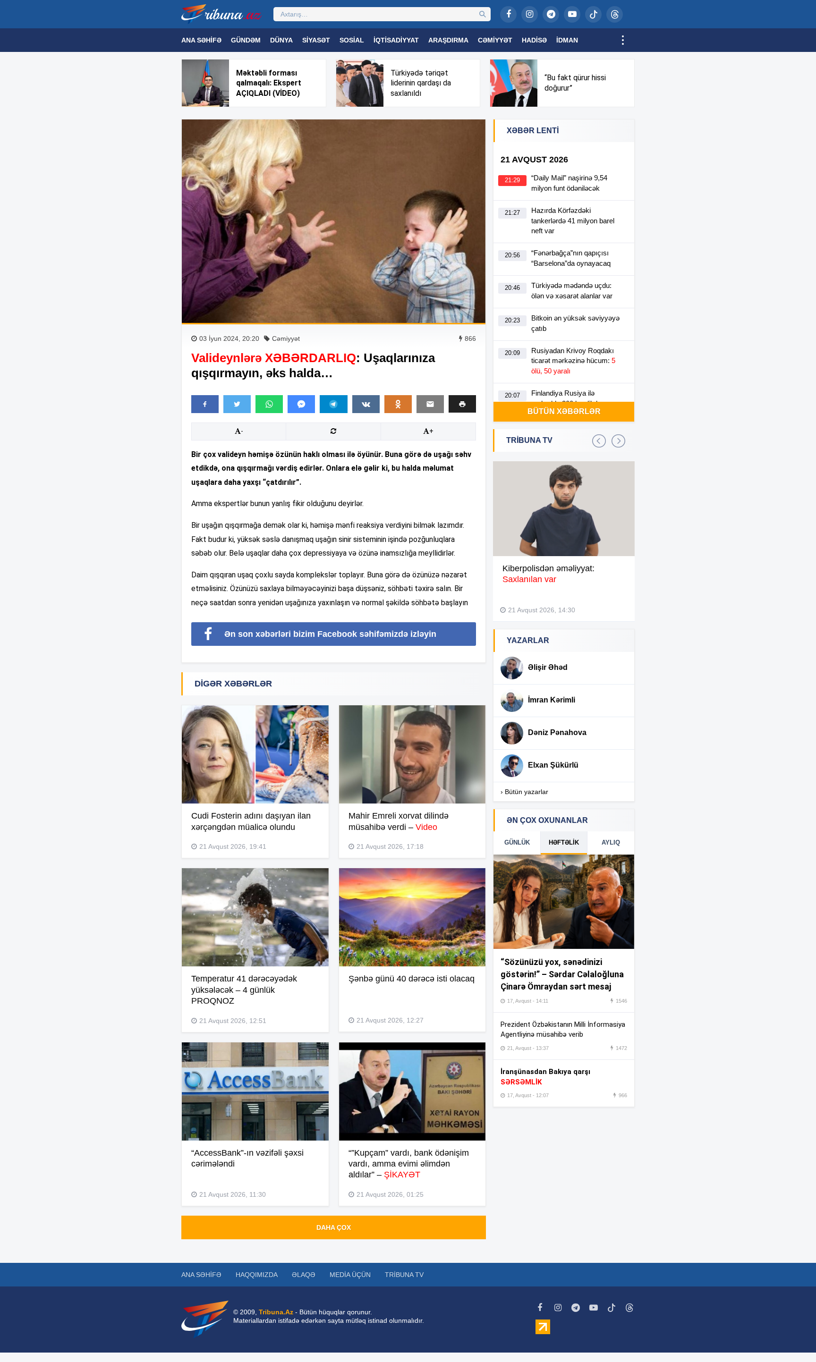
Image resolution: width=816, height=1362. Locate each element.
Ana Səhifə (201, 40)
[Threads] (614, 14)
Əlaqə (303, 1274)
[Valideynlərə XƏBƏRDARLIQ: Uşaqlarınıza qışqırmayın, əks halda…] (333, 221)
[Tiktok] (593, 14)
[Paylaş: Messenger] (301, 404)
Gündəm (246, 40)
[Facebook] (508, 14)
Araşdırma (448, 40)
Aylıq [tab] (611, 842)
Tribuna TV (404, 1274)
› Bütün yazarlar (524, 791)
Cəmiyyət (495, 40)
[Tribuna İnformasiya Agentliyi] (221, 14)
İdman (567, 40)
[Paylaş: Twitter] (237, 404)
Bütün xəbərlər (564, 411)
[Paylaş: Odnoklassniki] (398, 404)
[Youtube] (572, 14)
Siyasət (316, 40)
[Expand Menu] (623, 40)
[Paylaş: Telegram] (333, 404)
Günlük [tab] (517, 842)
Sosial (352, 40)
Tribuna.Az (276, 1312)
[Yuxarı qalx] (789, 1335)
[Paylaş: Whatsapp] (269, 404)
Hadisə (534, 40)
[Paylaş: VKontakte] (366, 404)
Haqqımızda (257, 1274)
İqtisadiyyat (396, 40)
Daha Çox (333, 1227)
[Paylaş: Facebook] (205, 404)
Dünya (281, 40)
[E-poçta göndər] (430, 404)
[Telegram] (551, 14)
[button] (462, 404)
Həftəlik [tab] (564, 842)
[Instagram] (529, 14)
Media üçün (350, 1274)
